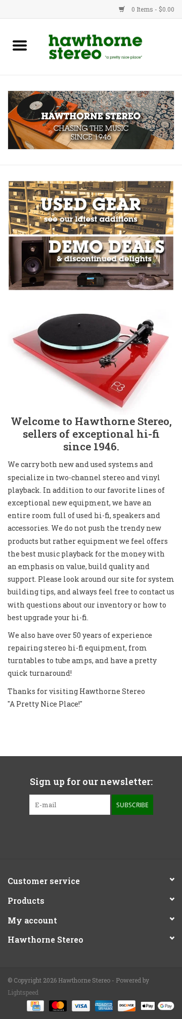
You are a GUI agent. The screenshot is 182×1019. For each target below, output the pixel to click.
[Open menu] (19, 45)
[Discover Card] (125, 1005)
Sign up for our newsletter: (91, 781)
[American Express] (103, 1005)
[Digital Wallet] (155, 1005)
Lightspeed (23, 992)
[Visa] (79, 1005)
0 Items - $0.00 (152, 9)
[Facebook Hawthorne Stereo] (82, 835)
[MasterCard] (57, 1005)
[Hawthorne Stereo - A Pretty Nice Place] (110, 46)
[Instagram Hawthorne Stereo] (100, 835)
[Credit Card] (34, 1005)
